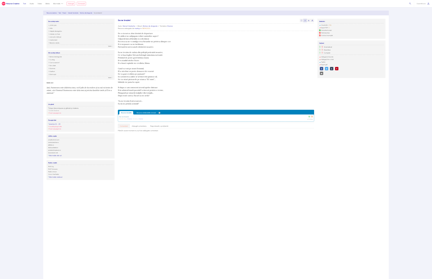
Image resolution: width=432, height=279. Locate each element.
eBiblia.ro (51, 145)
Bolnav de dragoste (86, 13)
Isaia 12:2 (50, 82)
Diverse (170, 26)
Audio (32, 4)
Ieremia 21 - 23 (54, 124)
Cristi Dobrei (54, 111)
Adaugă (71, 4)
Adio (51, 28)
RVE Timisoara (52, 169)
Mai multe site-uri (55, 155)
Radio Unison (52, 172)
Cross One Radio (53, 174)
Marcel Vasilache (73, 13)
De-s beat (53, 65)
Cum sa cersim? (55, 62)
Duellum (52, 71)
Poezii (64, 13)
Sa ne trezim (124, 117)
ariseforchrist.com (53, 140)
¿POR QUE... (53, 25)
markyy (137, 28)
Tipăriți (323, 62)
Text (24, 4)
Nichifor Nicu (123, 119)
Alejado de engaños (56, 31)
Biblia (48, 4)
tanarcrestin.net (53, 153)
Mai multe (56, 4)
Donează (81, 4)
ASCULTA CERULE (55, 37)
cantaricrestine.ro (53, 142)
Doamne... (53, 68)
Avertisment (53, 40)
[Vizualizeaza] (312, 116)
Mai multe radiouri (55, 177)
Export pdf (324, 64)
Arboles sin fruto (55, 34)
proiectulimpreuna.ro (54, 150)
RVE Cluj (51, 166)
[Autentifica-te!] (309, 116)
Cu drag (52, 60)
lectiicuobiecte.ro (53, 147)
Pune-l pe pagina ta (55, 113)
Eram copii (53, 74)
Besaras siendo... (55, 43)
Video (40, 4)
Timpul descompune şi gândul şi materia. (63, 108)
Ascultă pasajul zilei (55, 126)
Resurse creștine (52, 13)
